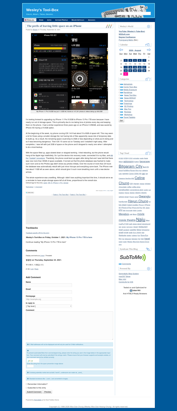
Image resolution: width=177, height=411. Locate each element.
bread (121, 170)
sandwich (126, 230)
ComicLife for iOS (126, 282)
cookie (146, 190)
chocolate (123, 187)
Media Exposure (130, 89)
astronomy (128, 161)
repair (135, 226)
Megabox (124, 214)
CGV (131, 183)
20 (140, 67)
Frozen (131, 197)
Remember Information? (38, 384)
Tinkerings (128, 103)
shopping (145, 229)
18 (130, 67)
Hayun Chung (138, 200)
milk (131, 214)
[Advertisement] (69, 210)
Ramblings (128, 92)
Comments (126, 263)
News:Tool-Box (130, 95)
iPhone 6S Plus (137, 208)
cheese (142, 184)
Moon (135, 214)
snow (126, 232)
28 (144, 70)
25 (130, 70)
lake (124, 210)
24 (126, 70)
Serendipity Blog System (129, 273)
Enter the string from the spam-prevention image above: (45, 363)
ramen (124, 227)
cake (120, 173)
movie (140, 214)
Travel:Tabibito (129, 117)
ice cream (123, 204)
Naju (140, 219)
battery (136, 161)
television (135, 239)
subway (134, 235)
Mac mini (122, 279)
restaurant (142, 226)
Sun (138, 235)
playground (146, 224)
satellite (133, 229)
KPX (120, 210)
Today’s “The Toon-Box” (61, 194)
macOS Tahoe (124, 276)
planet (139, 224)
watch (121, 242)
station (129, 235)
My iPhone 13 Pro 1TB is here (79, 237)
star (143, 232)
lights (134, 210)
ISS (144, 208)
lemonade (129, 210)
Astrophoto (128, 84)
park (130, 224)
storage (65, 183)
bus (140, 170)
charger (136, 183)
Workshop (128, 114)
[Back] (121, 50)
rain (120, 227)
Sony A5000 (137, 232)
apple (45, 183)
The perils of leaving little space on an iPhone (54, 25)
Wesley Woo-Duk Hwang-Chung (138, 242)
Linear (42, 255)
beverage (145, 161)
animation (136, 158)
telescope (128, 239)
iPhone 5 (141, 205)
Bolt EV (146, 167)
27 (140, 70)
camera (125, 173)
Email (28, 289)
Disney (127, 193)
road (121, 229)
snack (121, 232)
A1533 (130, 158)
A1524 (126, 158)
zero (120, 244)
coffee (129, 187)
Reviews (127, 111)
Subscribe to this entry (37, 387)
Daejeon (121, 193)
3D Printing (128, 106)
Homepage (30, 296)
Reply (36, 269)
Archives (91, 20)
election (132, 193)
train (142, 239)
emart (126, 196)
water (125, 242)
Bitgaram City (130, 166)
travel (147, 238)
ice (150, 201)
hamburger (123, 201)
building (126, 170)
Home (41, 20)
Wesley (35, 29)
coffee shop (136, 187)
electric (138, 192)
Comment (30, 310)
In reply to (30, 303)
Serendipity (37, 400)
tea (123, 239)
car (143, 173)
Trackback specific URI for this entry (37, 233)
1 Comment (38, 187)
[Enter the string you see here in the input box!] (33, 360)
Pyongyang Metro (126, 40)
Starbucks (122, 235)
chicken (147, 183)
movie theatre (127, 220)
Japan (148, 208)
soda (130, 232)
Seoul (139, 229)
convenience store (136, 190)
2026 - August (135, 50)
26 (135, 70)
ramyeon (129, 227)
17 (126, 67)
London (139, 210)
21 (144, 67)
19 (135, 67)
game (136, 197)
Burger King (134, 170)
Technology (29, 187)
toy (139, 238)
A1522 (121, 158)
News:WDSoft (130, 98)
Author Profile (61, 20)
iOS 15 (50, 183)
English (111, 190)
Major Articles (78, 20)
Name (28, 282)
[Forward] (149, 50)
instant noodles (132, 205)
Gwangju (144, 196)
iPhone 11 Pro (58, 183)
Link (32, 269)
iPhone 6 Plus (126, 207)
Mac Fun (127, 109)
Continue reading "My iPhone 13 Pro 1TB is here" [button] (46, 242)
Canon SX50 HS (135, 173)
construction (124, 189)
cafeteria (145, 170)
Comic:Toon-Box (130, 86)
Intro (49, 20)
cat (146, 173)
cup (149, 190)
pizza (135, 224)
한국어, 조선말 (106, 190)
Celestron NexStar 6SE (126, 178)
